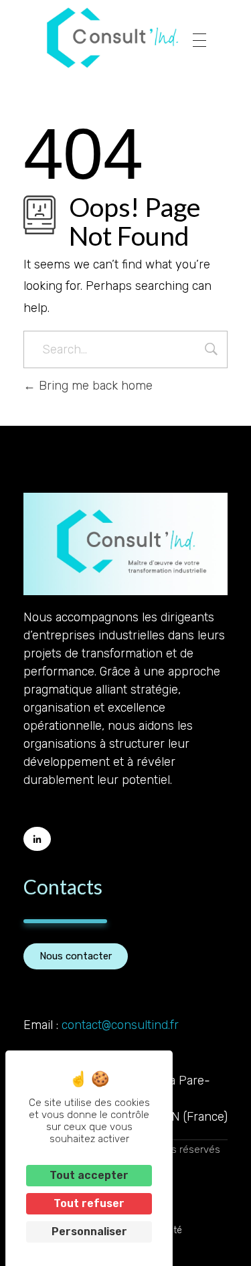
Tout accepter (89, 1175)
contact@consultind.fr (120, 1025)
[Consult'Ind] (112, 38)
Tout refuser (89, 1203)
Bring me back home (94, 385)
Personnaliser (89, 1231)
